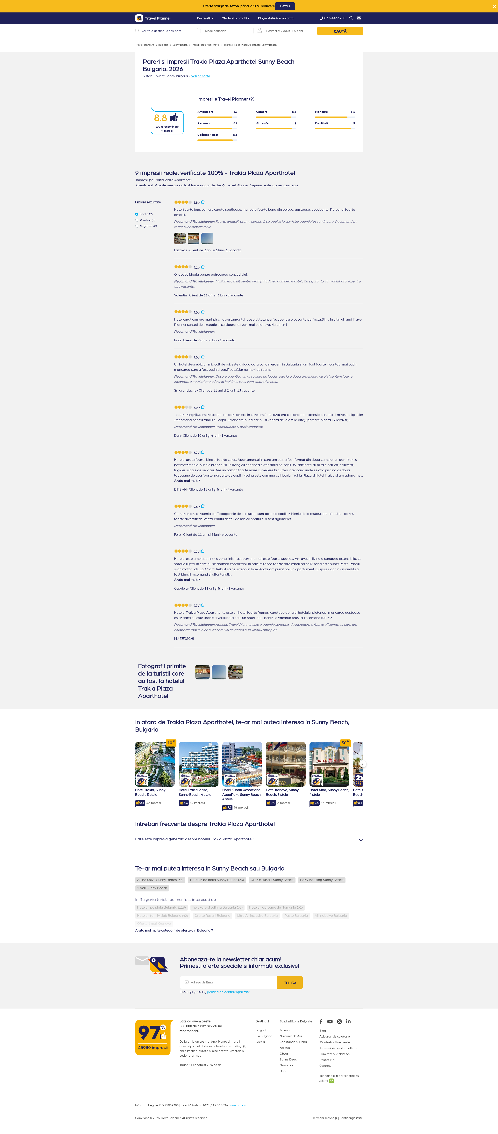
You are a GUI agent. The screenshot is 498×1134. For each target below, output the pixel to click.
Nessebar (286, 1065)
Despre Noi (327, 1059)
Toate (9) (146, 214)
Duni (283, 1071)
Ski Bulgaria (264, 1036)
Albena (285, 1030)
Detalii (285, 6)
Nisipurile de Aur (291, 1036)
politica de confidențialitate (228, 992)
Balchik (285, 1047)
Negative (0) (148, 226)
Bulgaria (261, 1030)
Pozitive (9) (147, 220)
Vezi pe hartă (200, 76)
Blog (322, 1030)
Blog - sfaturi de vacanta (276, 18)
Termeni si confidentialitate (338, 1048)
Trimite (290, 982)
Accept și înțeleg (216, 992)
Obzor (284, 1053)
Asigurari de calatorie (334, 1036)
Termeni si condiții (324, 1118)
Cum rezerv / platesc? (334, 1054)
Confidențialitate (351, 1118)
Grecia (260, 1042)
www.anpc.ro (238, 1105)
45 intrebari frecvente (334, 1042)
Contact (325, 1065)
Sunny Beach (289, 1059)
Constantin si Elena (293, 1042)
